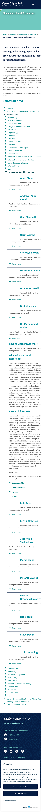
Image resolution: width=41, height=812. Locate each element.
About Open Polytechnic (27, 34)
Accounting (12, 117)
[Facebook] (16, 751)
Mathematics (13, 668)
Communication (14, 123)
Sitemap (21, 757)
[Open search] (33, 4)
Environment (13, 135)
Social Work (13, 686)
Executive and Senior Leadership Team (23, 111)
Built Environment (15, 120)
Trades (10, 695)
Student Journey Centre (16, 704)
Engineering (13, 132)
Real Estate (12, 680)
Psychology (12, 677)
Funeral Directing (15, 150)
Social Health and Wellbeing (19, 683)
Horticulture (13, 153)
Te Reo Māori (13, 692)
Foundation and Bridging (18, 147)
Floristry (11, 144)
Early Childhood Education (19, 126)
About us (12, 34)
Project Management (16, 674)
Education (12, 129)
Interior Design (14, 165)
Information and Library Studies (21, 159)
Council (10, 108)
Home (5, 34)
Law (9, 168)
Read (16, 189)
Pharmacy (12, 671)
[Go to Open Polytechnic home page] (12, 4)
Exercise (11, 138)
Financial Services (15, 141)
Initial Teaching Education (18, 162)
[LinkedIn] (5, 751)
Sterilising (12, 689)
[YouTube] (11, 751)
